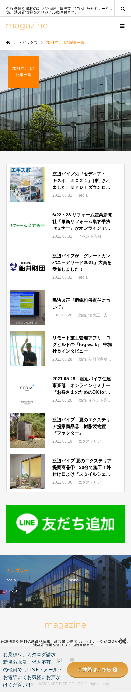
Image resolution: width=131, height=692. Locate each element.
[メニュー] (121, 26)
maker (74, 580)
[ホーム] (8, 42)
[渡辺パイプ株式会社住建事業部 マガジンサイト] (27, 26)
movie (11, 590)
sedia (11, 580)
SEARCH (122, 8)
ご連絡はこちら (94, 669)
